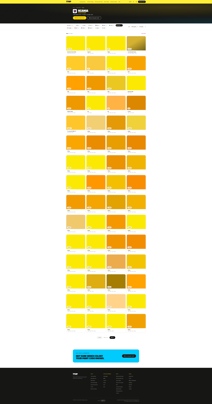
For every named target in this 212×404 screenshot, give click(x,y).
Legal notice (131, 376)
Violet (84, 28)
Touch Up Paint (83, 1)
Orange (70, 28)
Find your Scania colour (79, 18)
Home (74, 7)
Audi (104, 386)
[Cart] (136, 2)
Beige (98, 28)
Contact (117, 393)
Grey (91, 25)
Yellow (120, 25)
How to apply (106, 1)
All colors (70, 25)
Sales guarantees (119, 391)
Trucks (92, 386)
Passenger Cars (93, 378)
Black (98, 25)
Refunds (130, 384)
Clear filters (143, 33)
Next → (112, 337)
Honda (104, 382)
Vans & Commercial (94, 384)
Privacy (130, 386)
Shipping (130, 382)
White (78, 25)
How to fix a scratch (119, 382)
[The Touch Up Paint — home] (68, 2)
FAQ (119, 1)
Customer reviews (113, 1)
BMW (104, 378)
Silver (84, 25)
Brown (91, 28)
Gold (104, 28)
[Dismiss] (15, 400)
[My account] (133, 2)
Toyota (104, 380)
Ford (104, 384)
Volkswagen (105, 376)
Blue (105, 25)
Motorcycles (93, 380)
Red (77, 28)
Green (112, 25)
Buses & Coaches (94, 389)
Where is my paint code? (94, 18)
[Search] (129, 27)
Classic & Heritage (94, 382)
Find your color (142, 1)
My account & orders (119, 376)
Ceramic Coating (90, 1)
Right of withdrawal (132, 380)
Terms (130, 378)
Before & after (118, 389)
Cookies (130, 389)
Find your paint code (99, 1)
